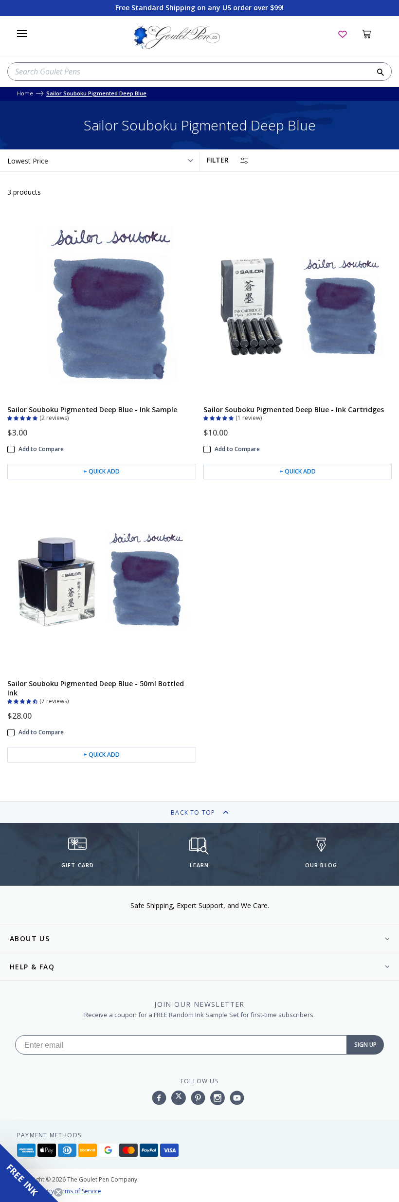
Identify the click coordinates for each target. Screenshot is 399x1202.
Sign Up (365, 1044)
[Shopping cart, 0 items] (372, 33)
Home (25, 94)
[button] (23, 417)
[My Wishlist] (342, 33)
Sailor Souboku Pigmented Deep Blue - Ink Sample (92, 409)
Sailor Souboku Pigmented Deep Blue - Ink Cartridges (293, 409)
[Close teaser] (58, 1192)
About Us (30, 938)
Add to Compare (41, 449)
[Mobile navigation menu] (22, 33)
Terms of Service (78, 1191)
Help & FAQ (32, 966)
